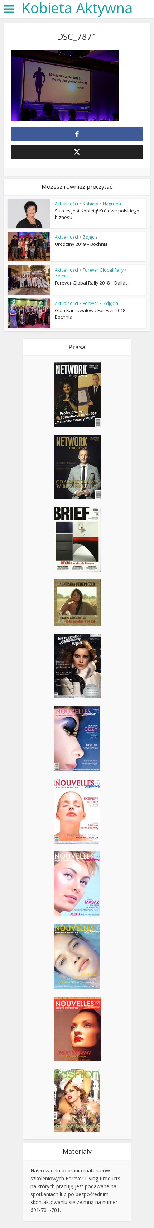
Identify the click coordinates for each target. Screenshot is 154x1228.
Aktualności (66, 204)
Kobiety (90, 204)
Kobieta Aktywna (77, 7)
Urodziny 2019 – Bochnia (81, 244)
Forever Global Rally (103, 270)
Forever (90, 303)
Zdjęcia (90, 237)
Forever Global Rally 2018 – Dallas (91, 282)
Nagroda (112, 204)
